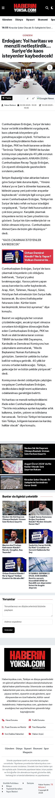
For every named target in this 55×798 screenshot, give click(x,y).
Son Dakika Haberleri (14, 734)
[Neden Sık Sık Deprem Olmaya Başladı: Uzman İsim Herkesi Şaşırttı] (14, 508)
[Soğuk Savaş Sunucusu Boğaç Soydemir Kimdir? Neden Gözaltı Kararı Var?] (41, 508)
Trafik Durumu (38, 720)
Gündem (7, 20)
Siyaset (30, 20)
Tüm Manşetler (39, 727)
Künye (9, 786)
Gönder (8, 630)
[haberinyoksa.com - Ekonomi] (25, 8)
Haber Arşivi (37, 734)
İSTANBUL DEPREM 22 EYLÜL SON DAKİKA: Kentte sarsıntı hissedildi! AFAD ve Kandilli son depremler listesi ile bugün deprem (40, 581)
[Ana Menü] (3, 8)
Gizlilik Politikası (10, 783)
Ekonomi (43, 20)
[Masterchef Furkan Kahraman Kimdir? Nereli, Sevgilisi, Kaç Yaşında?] (14, 536)
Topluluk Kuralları (14, 789)
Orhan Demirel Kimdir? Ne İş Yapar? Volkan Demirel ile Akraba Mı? (13, 576)
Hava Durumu (12, 720)
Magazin (27, 752)
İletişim (30, 783)
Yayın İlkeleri (12, 792)
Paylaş (8, 98)
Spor (46, 748)
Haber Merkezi (10, 105)
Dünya (19, 20)
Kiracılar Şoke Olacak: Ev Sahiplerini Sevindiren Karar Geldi (27, 27)
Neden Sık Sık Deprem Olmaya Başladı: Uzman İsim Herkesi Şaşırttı (14, 519)
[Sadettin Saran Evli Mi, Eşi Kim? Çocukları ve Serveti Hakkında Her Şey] (41, 536)
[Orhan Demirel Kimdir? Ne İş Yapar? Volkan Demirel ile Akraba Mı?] (14, 564)
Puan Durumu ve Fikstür (15, 727)
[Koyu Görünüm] (51, 8)
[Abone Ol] (45, 98)
